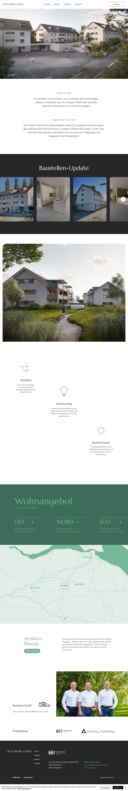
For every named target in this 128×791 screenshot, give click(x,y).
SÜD (105, 522)
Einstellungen (105, 788)
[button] (93, 762)
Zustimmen (118, 788)
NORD (65, 522)
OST (19, 522)
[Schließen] (125, 787)
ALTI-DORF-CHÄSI (13, 4)
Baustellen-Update (64, 168)
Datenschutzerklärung (24, 789)
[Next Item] (123, 199)
